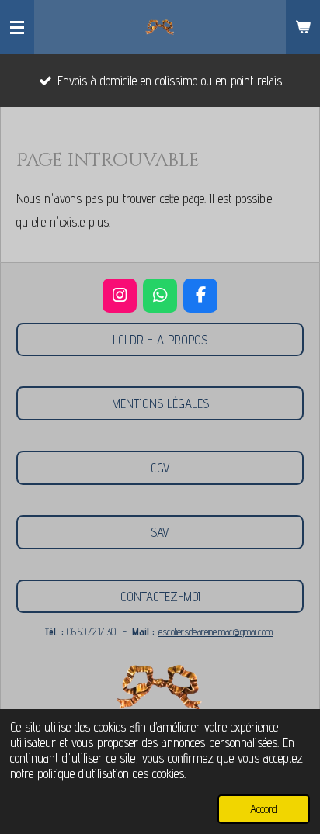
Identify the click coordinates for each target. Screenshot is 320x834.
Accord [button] (263, 808)
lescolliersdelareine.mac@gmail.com (215, 631)
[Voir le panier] (303, 27)
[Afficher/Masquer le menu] (17, 27)
